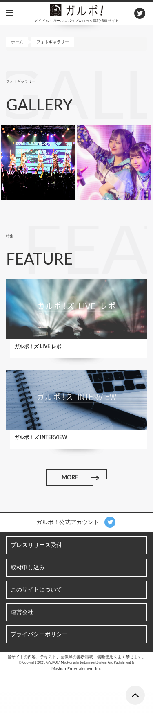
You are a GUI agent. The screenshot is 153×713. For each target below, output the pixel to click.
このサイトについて (36, 590)
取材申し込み (28, 568)
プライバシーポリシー (39, 634)
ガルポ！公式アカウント (68, 522)
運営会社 (22, 612)
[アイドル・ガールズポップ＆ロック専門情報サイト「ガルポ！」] (77, 10)
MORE (69, 478)
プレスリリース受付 (36, 545)
